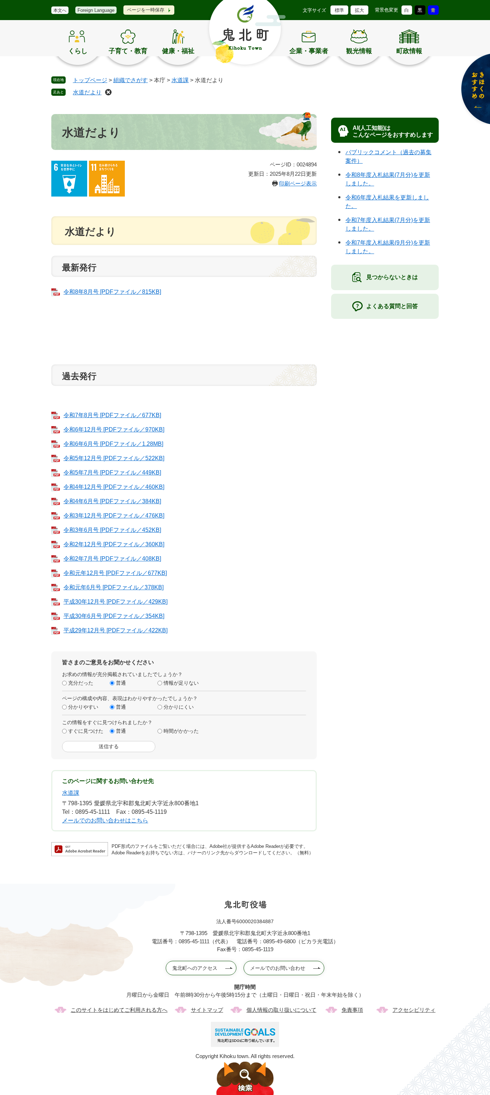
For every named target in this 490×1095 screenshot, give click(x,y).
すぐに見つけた (85, 731)
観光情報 (359, 51)
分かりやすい (83, 707)
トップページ (90, 80)
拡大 (359, 10)
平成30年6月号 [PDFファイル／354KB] (113, 616)
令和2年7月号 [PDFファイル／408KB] (112, 559)
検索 (245, 1078)
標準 (339, 10)
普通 (121, 683)
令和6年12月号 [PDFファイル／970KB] (113, 429)
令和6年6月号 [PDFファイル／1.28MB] (113, 444)
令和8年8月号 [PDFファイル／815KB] (112, 292)
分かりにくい (179, 707)
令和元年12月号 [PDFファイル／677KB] (115, 573)
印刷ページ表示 (298, 183)
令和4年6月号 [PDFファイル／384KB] (112, 501)
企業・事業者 (308, 51)
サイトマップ (207, 1010)
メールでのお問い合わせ (277, 968)
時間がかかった (181, 731)
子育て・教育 (128, 51)
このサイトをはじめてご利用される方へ (119, 1010)
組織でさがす (130, 80)
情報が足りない (181, 683)
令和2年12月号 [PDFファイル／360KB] (113, 544)
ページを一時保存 (145, 10)
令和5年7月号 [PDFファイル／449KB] (112, 472)
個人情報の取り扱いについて (281, 1010)
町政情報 (409, 51)
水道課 (180, 80)
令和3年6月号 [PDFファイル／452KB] (112, 530)
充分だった (80, 683)
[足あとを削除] (108, 92)
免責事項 (352, 1010)
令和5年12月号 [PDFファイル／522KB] (113, 458)
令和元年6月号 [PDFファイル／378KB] (113, 587)
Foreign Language (95, 10)
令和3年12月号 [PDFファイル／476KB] (113, 516)
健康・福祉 (178, 51)
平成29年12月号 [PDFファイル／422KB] (115, 630)
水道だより (87, 92)
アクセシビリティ (413, 1010)
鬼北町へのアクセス (194, 968)
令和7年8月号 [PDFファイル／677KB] (112, 415)
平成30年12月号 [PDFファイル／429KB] (115, 602)
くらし (78, 51)
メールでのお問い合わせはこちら (105, 820)
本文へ (59, 10)
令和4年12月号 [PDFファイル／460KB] (113, 487)
